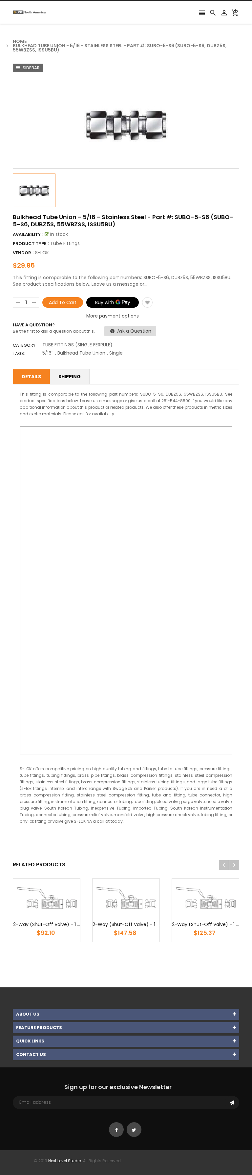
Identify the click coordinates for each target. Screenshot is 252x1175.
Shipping (69, 376)
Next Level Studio (64, 1161)
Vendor (22, 253)
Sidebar (31, 68)
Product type (29, 243)
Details (31, 376)
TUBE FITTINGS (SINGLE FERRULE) (77, 344)
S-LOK (42, 252)
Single (116, 353)
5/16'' (47, 353)
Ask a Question (133, 331)
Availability (27, 234)
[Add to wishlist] (147, 302)
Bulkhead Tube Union (81, 353)
